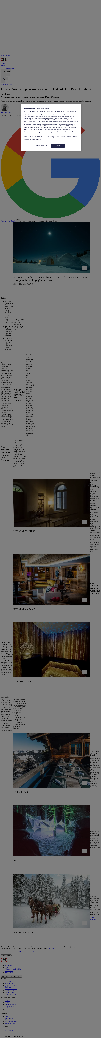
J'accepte (57, 145)
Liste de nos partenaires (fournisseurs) (33, 139)
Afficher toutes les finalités (42, 145)
